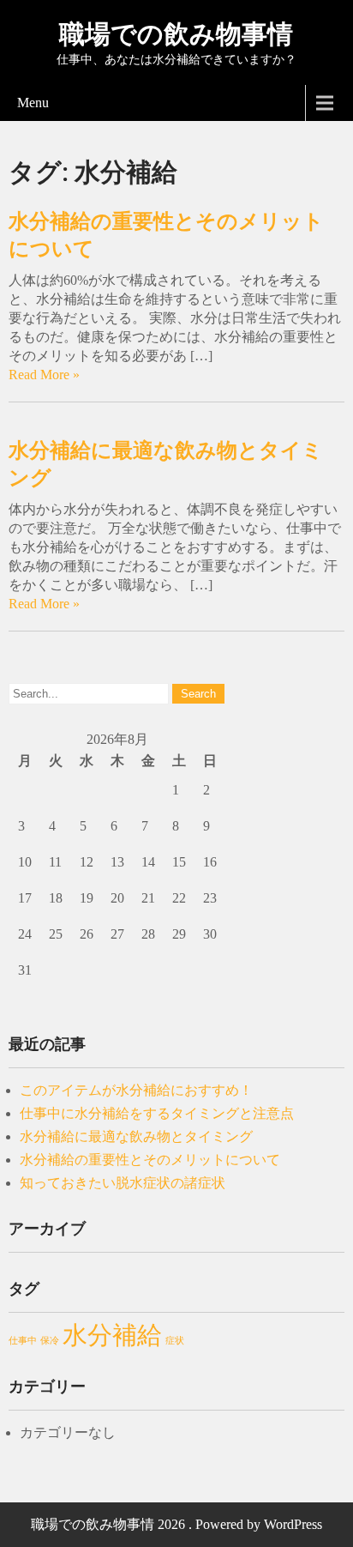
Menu (33, 102)
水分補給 (112, 1335)
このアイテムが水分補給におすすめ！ (136, 1090)
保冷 (49, 1340)
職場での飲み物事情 (176, 34)
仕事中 (23, 1340)
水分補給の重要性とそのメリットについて (150, 1159)
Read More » (44, 374)
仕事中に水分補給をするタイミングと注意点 (157, 1113)
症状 (174, 1340)
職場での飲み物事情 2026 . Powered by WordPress (176, 1524)
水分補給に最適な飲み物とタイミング (136, 1136)
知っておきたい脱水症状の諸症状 (122, 1182)
